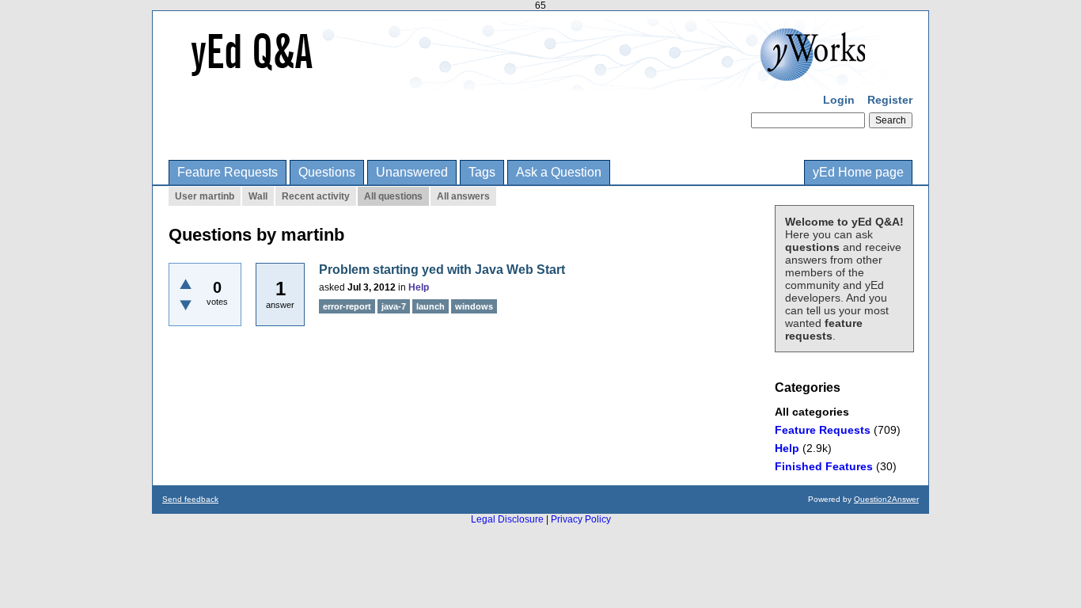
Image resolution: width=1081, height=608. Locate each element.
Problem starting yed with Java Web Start (442, 269)
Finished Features (824, 466)
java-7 (393, 306)
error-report (347, 306)
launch (430, 306)
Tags (481, 172)
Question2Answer (886, 499)
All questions (393, 196)
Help (787, 448)
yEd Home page (858, 172)
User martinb (204, 196)
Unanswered (412, 172)
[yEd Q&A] (529, 79)
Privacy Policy (581, 519)
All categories (812, 411)
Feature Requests (227, 172)
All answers (463, 196)
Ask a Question (558, 172)
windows (474, 306)
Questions (326, 172)
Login (839, 99)
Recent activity (316, 196)
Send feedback (190, 499)
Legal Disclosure (507, 519)
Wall (257, 196)
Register (889, 99)
